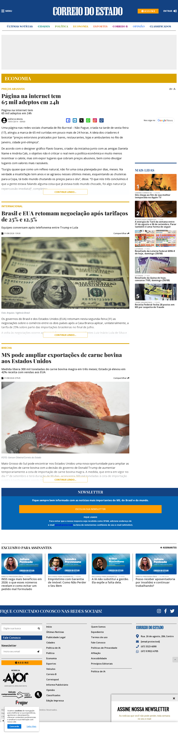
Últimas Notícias (20, 26)
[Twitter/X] (81, 120)
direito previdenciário (16, 576)
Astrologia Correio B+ (149, 219)
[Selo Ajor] (21, 678)
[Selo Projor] (21, 698)
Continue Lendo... (65, 335)
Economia (80, 26)
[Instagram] (95, 120)
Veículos (50, 669)
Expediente (97, 632)
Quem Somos (98, 626)
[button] (121, 233)
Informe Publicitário (57, 685)
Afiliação (96, 653)
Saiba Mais (31, 726)
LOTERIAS (142, 249)
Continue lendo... (65, 192)
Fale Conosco (98, 642)
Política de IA (53, 648)
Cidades (44, 26)
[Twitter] (172, 611)
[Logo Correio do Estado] (87, 11)
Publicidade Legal (55, 637)
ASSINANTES (170, 547)
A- (175, 89)
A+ (170, 89)
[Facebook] (68, 120)
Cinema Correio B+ (147, 193)
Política (61, 26)
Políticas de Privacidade (104, 648)
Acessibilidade (99, 658)
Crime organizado (147, 302)
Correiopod (52, 679)
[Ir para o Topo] (175, 659)
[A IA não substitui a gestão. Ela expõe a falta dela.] (111, 564)
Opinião (139, 26)
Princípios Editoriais (102, 663)
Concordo (14, 726)
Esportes (100, 26)
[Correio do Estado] (156, 627)
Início (49, 626)
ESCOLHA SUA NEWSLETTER (90, 509)
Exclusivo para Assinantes (64, 576)
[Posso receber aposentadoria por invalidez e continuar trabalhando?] (156, 564)
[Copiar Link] (101, 120)
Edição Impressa (55, 700)
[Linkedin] (75, 120)
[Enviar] (38, 651)
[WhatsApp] (88, 120)
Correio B (120, 26)
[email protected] (64, 525)
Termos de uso (99, 637)
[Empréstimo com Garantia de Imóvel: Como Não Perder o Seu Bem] (67, 564)
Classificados (160, 26)
